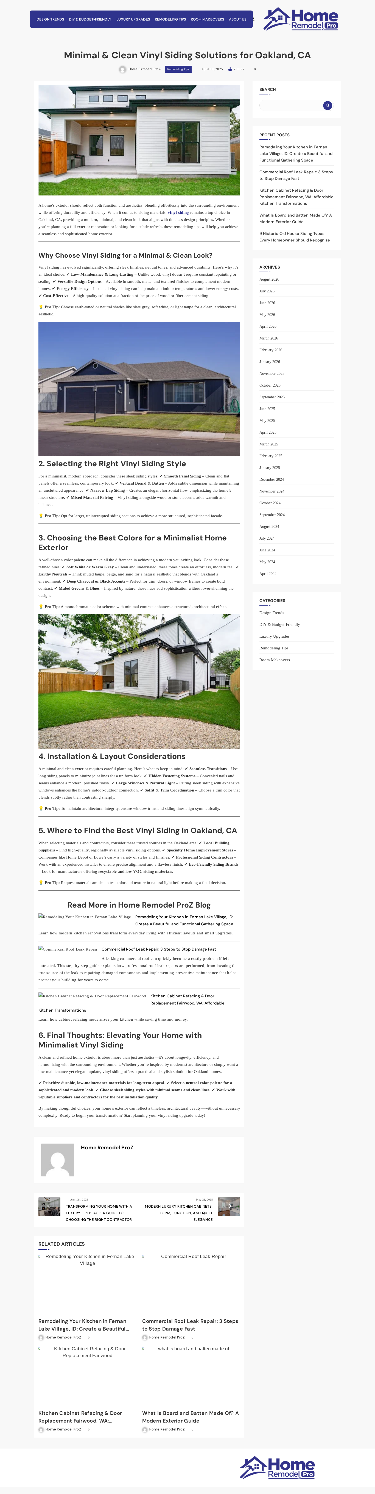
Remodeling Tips (170, 19)
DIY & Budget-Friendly (90, 19)
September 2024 (272, 515)
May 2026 (267, 315)
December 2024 (271, 479)
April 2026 (267, 326)
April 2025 (267, 432)
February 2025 (270, 456)
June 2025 (267, 409)
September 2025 (272, 397)
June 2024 (267, 550)
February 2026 (270, 350)
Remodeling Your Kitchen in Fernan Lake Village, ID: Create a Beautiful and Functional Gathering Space (82, 1329)
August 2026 (269, 279)
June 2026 (267, 303)
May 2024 (267, 562)
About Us (237, 19)
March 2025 (268, 444)
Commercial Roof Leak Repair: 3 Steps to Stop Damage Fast (159, 949)
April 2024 (267, 574)
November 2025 (271, 374)
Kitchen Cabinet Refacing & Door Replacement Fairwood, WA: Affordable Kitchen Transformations (84, 1421)
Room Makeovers (207, 19)
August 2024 (269, 527)
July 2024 (267, 538)
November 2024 (271, 491)
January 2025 (269, 468)
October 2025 (270, 385)
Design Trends (50, 19)
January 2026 (269, 362)
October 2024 (270, 503)
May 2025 (267, 421)
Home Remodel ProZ (144, 69)
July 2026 (267, 291)
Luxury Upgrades (133, 19)
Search (267, 89)
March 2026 (268, 338)
